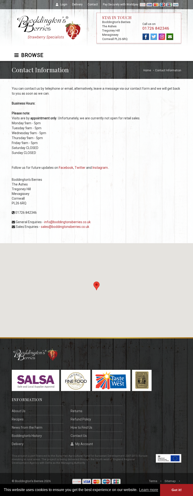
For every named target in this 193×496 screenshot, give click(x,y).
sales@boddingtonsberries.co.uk (65, 227)
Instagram (100, 167)
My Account (84, 444)
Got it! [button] (177, 490)
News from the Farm (27, 427)
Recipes (18, 419)
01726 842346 (155, 28)
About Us (18, 411)
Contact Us (79, 436)
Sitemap (170, 481)
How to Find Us (81, 427)
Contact (93, 4)
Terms (153, 481)
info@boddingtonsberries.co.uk (67, 222)
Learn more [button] (148, 490)
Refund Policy (81, 419)
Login (63, 4)
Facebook (66, 167)
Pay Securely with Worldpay (121, 4)
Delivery (77, 4)
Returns (76, 411)
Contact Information (168, 70)
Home (147, 70)
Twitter (80, 167)
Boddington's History (27, 436)
